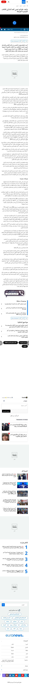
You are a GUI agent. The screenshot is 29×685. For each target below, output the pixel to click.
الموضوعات (25, 641)
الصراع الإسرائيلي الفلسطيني (20, 618)
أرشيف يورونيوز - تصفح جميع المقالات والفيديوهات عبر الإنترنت (7, 660)
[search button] (3, 604)
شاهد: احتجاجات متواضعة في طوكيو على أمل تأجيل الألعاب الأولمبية (17, 331)
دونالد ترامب (23, 625)
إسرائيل (14, 621)
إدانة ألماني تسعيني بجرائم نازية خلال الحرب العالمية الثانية (18, 336)
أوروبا (27, 644)
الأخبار (24, 6)
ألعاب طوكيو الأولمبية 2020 (10, 342)
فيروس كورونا (23, 342)
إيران (22, 621)
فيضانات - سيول (13, 625)
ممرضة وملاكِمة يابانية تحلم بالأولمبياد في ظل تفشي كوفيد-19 (16, 308)
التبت (14, 629)
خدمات (26, 666)
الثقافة (12, 654)
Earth (12, 647)
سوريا (21, 629)
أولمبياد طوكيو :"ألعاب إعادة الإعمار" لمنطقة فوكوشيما (15, 304)
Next (27, 651)
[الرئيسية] (27, 6)
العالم (21, 6)
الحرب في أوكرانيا (6, 618)
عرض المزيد (25, 670)
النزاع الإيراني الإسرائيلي (14, 614)
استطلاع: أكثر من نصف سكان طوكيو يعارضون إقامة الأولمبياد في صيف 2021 (16, 313)
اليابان (17, 6)
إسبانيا (7, 621)
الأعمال (26, 647)
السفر (27, 654)
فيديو (27, 657)
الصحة (4, 625)
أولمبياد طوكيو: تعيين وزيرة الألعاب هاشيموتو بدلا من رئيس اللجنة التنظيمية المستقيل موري (16, 326)
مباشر (3, 1)
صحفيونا (26, 660)
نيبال (8, 629)
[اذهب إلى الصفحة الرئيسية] (23, 2)
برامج (13, 657)
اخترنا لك (25, 471)
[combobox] (14, 604)
